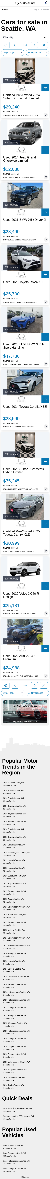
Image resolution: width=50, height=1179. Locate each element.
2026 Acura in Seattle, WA (14, 1078)
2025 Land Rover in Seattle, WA (16, 978)
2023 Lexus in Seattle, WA (14, 861)
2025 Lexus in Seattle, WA (14, 869)
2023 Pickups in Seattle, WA (15, 1009)
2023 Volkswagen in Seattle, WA (16, 908)
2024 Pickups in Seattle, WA (15, 954)
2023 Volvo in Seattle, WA (14, 931)
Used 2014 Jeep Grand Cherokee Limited (19, 159)
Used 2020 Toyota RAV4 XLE (24, 282)
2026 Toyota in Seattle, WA (14, 838)
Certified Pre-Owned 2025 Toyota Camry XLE (21, 533)
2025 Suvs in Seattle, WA (13, 784)
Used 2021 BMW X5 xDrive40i (24, 219)
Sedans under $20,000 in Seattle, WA (18, 1117)
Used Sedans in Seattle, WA (14, 1154)
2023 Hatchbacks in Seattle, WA (16, 947)
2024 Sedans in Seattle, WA (14, 822)
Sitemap (25, 1177)
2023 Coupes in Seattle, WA (14, 1055)
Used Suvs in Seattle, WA (13, 1146)
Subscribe (45, 9)
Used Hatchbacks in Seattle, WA (16, 1162)
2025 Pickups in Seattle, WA (15, 1016)
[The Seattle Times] (25, 3)
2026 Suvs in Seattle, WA (13, 830)
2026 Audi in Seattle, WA (13, 1086)
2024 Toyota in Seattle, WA (14, 807)
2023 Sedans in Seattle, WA (14, 923)
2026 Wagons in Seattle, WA (15, 1071)
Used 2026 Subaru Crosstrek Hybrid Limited (23, 470)
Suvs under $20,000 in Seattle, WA (17, 1109)
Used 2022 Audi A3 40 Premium (19, 657)
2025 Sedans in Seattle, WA (14, 892)
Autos (4, 9)
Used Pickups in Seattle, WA (15, 1170)
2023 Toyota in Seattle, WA (14, 885)
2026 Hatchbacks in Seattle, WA (16, 1032)
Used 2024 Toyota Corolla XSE (25, 406)
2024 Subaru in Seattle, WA (14, 916)
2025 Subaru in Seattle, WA (14, 877)
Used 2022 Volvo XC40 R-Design (21, 595)
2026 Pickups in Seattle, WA (15, 1040)
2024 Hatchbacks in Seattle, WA (16, 993)
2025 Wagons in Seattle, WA (15, 1024)
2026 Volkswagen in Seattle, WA (16, 1063)
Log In (36, 9)
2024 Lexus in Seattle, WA (14, 846)
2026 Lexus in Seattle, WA (14, 962)
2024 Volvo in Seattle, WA (14, 970)
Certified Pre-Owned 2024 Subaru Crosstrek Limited (21, 96)
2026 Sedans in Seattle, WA (14, 985)
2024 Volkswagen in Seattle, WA (16, 939)
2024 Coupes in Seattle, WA (14, 1047)
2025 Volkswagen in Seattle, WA (16, 853)
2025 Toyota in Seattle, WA (14, 815)
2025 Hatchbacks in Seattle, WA (16, 1001)
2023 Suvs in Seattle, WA (13, 799)
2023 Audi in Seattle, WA (13, 900)
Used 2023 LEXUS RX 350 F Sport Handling (23, 346)
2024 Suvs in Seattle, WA (13, 791)
